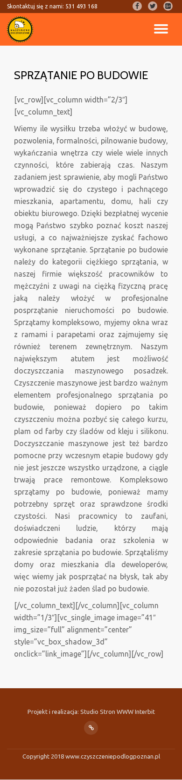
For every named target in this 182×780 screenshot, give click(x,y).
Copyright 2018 (43, 756)
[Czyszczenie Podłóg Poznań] (21, 29)
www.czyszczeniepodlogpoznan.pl (112, 756)
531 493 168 (81, 6)
